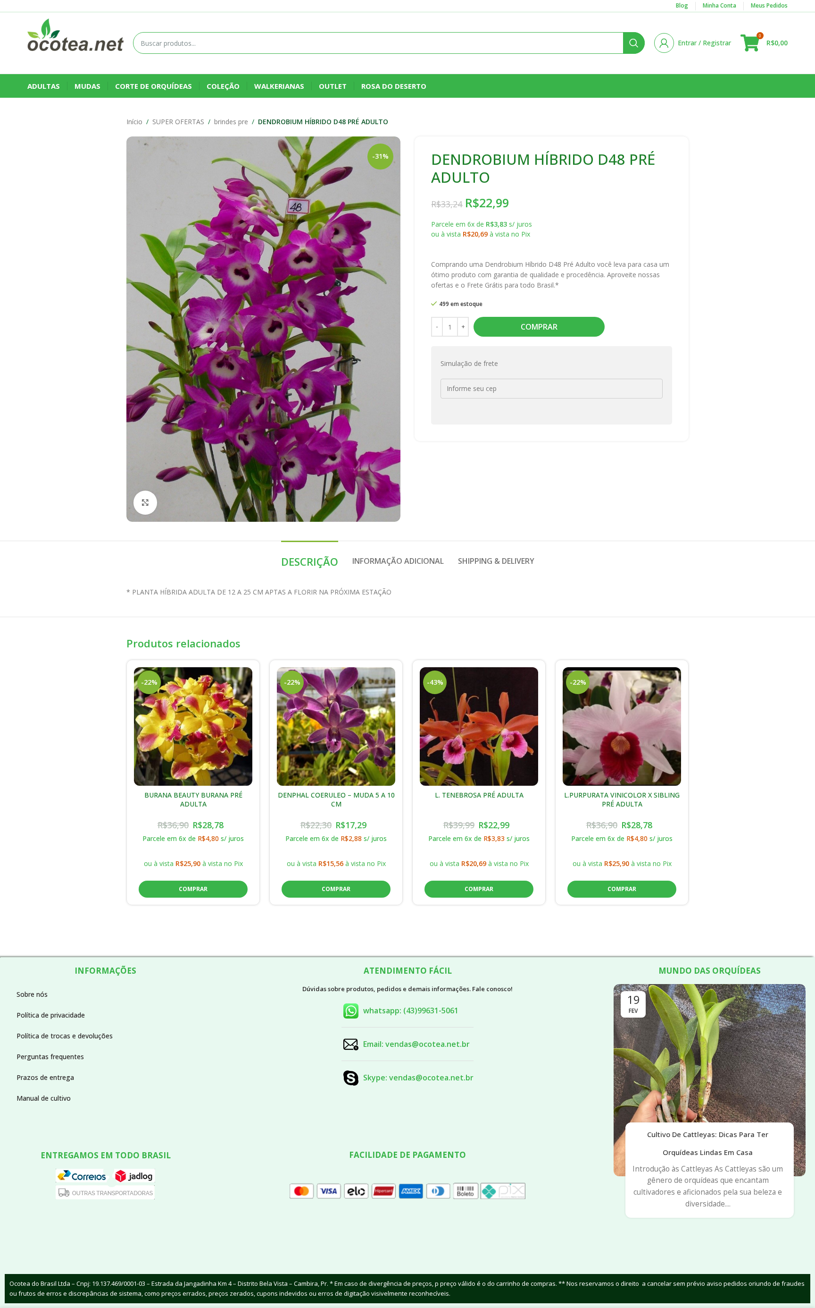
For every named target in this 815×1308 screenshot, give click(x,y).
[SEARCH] (634, 43)
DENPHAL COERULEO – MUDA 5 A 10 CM (336, 799)
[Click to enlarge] (145, 502)
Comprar (539, 327)
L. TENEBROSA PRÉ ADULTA (479, 794)
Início (134, 121)
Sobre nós (32, 994)
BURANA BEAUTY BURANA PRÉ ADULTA (193, 799)
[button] (193, 889)
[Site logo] (75, 42)
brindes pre (231, 121)
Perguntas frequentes (50, 1056)
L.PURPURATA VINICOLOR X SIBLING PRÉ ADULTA (622, 799)
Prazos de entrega (45, 1077)
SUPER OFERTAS (178, 121)
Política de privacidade (51, 1015)
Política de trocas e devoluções (65, 1035)
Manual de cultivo (44, 1098)
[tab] (309, 557)
